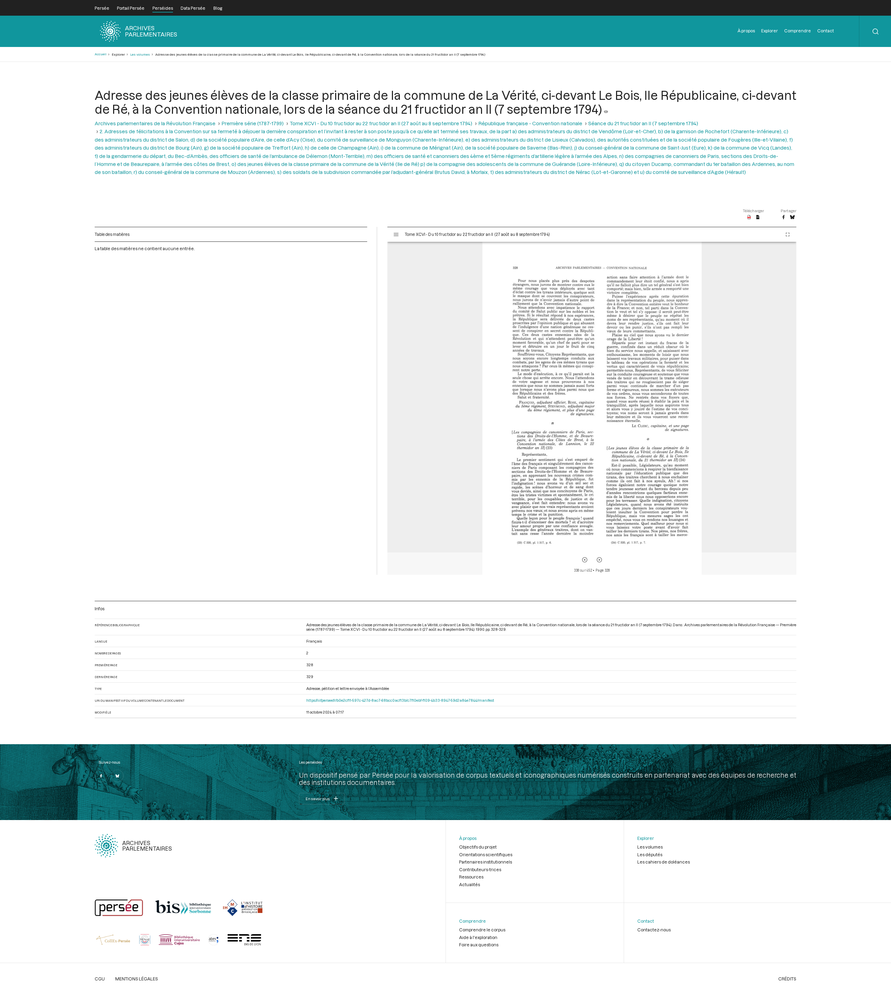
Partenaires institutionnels (485, 861)
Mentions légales (136, 978)
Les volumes (140, 54)
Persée (102, 8)
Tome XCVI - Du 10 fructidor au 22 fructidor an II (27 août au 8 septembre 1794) (381, 123)
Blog (217, 8)
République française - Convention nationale (530, 123)
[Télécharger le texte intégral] (757, 217)
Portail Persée (130, 8)
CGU (100, 978)
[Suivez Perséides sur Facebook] (101, 776)
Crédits (787, 978)
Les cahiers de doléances (663, 861)
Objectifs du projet (478, 846)
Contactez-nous (654, 929)
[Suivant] (599, 559)
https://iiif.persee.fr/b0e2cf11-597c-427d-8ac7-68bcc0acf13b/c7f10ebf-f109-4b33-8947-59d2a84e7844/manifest (400, 700)
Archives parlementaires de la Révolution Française (155, 123)
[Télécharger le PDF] (749, 217)
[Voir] (606, 109)
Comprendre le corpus (482, 929)
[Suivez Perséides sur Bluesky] (117, 776)
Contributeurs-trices (480, 869)
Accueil (101, 54)
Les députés (649, 854)
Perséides (162, 8)
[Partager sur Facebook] (783, 217)
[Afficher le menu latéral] (396, 234)
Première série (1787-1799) (252, 123)
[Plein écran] (787, 234)
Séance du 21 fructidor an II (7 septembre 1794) (643, 123)
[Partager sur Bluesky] (792, 217)
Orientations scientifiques (485, 854)
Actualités (469, 884)
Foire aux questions (478, 944)
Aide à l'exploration (478, 937)
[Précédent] (584, 559)
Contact (825, 30)
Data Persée (193, 8)
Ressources (471, 876)
